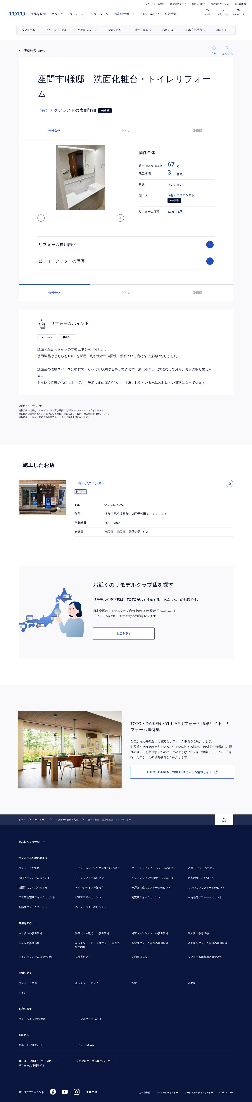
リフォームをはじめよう (33, 858)
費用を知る (25, 923)
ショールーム (99, 14)
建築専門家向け (178, 4)
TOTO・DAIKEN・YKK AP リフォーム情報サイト (35, 1063)
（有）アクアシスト (56, 110)
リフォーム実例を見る (67, 820)
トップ (22, 820)
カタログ (58, 14)
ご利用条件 (144, 1092)
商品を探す (38, 14)
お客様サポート (124, 14)
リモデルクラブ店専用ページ (93, 1061)
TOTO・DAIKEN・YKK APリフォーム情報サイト (179, 772)
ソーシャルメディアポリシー (199, 1092)
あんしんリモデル (29, 841)
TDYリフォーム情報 (154, 4)
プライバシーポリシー (167, 1092)
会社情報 (171, 14)
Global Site (240, 4)
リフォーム (77, 14)
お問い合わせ (198, 4)
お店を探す (123, 633)
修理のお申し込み (220, 4)
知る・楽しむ (150, 14)
